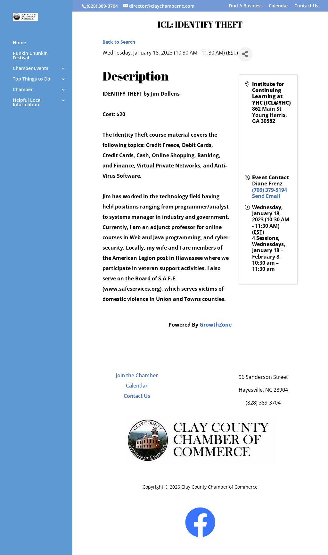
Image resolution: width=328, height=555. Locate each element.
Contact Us (306, 6)
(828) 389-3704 (102, 6)
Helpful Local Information (27, 102)
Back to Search (118, 42)
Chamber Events (30, 68)
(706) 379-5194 (269, 189)
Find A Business (246, 6)
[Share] (245, 54)
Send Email (266, 196)
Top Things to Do (31, 79)
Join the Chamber (137, 375)
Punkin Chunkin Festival (30, 56)
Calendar (278, 6)
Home (19, 43)
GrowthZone (216, 324)
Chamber (23, 89)
